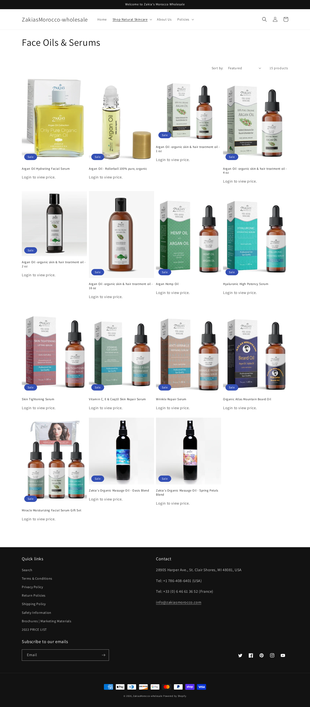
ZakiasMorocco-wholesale (148, 696)
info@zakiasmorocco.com (178, 602)
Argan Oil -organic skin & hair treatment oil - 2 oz (54, 264)
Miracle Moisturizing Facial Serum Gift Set (51, 510)
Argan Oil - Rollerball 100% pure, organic (118, 169)
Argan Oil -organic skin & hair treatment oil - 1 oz (188, 149)
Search (27, 570)
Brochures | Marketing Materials (46, 621)
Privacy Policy (32, 587)
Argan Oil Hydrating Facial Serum (46, 169)
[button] (132, 19)
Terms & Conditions (37, 578)
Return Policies (34, 595)
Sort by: (217, 68)
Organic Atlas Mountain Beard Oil (247, 399)
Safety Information (36, 612)
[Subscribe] (103, 655)
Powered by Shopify (174, 696)
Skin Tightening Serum (38, 399)
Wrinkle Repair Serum (171, 399)
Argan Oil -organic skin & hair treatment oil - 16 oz (121, 286)
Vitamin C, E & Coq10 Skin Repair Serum (117, 399)
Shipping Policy (34, 604)
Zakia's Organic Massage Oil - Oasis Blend (119, 490)
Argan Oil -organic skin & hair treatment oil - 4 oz (255, 171)
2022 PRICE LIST (34, 629)
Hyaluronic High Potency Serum (245, 284)
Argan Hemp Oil (167, 284)
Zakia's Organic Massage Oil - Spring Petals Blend (187, 493)
